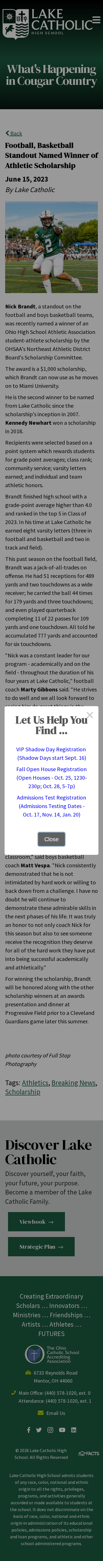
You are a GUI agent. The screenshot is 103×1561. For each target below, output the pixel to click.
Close (51, 839)
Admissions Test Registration (51, 797)
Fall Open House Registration (51, 769)
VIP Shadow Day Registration (51, 749)
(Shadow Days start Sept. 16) (51, 757)
